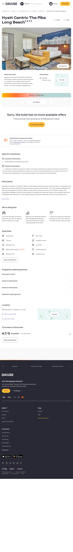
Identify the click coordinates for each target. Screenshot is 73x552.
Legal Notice (5, 473)
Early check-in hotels (36, 366)
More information (10, 260)
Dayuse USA (5, 436)
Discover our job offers (7, 421)
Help (39, 415)
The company (5, 411)
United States (6, 11)
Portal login (17, 391)
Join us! (6, 391)
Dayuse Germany (6, 446)
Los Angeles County (23, 11)
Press (3, 418)
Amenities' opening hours (11, 294)
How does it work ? (8, 274)
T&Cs (22, 473)
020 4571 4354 (9, 319)
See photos (64, 66)
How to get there (10, 314)
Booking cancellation (43, 418)
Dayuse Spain (5, 443)
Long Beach (34, 11)
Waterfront (42, 11)
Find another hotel (36, 125)
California (14, 11)
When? (37, 102)
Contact (40, 411)
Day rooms (15, 366)
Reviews (4, 415)
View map (61, 80)
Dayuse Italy (5, 439)
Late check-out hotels (57, 366)
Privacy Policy (14, 473)
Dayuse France (6, 432)
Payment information (10, 288)
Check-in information (10, 281)
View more (5, 199)
